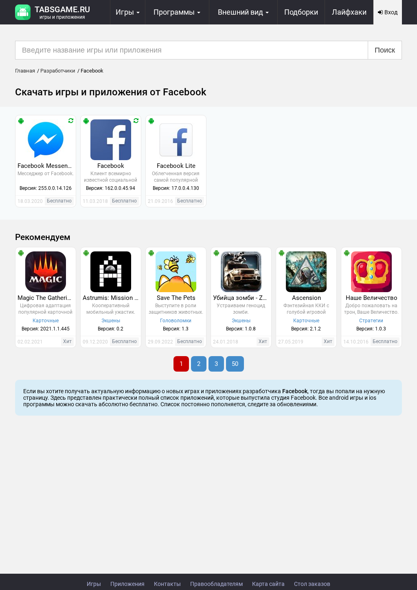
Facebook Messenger (47, 166)
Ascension (306, 298)
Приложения (127, 584)
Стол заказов (312, 584)
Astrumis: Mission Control (112, 298)
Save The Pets (176, 298)
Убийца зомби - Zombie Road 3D (242, 298)
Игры (94, 584)
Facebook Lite (176, 166)
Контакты (167, 584)
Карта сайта (268, 584)
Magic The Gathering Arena (47, 298)
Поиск (385, 50)
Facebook (110, 166)
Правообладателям (216, 584)
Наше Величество (371, 298)
